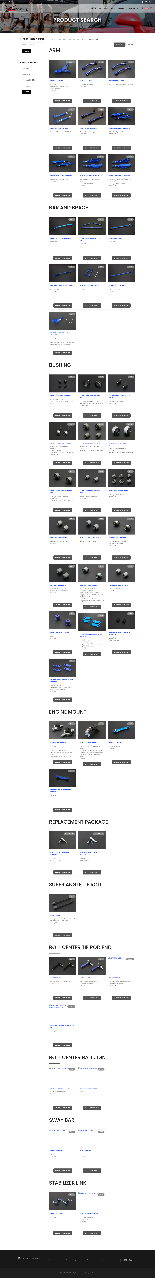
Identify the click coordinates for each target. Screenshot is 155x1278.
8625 (101, 1195)
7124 (71, 661)
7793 (71, 896)
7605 (71, 566)
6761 (101, 959)
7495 (101, 109)
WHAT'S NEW (103, 8)
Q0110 (101, 219)
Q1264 (71, 157)
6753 (71, 109)
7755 (130, 566)
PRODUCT (121, 8)
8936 (130, 219)
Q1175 (130, 109)
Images (121, 44)
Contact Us (53, 1260)
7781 (101, 519)
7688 (71, 1132)
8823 (130, 267)
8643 (71, 1195)
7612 (101, 62)
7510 (101, 377)
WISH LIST (132, 8)
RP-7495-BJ (99, 834)
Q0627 (71, 424)
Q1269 (130, 157)
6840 (71, 472)
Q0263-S (70, 62)
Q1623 (101, 615)
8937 (101, 267)
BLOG (113, 8)
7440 (71, 724)
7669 (101, 1132)
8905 (71, 267)
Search (26, 51)
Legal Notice (88, 1260)
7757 (71, 1069)
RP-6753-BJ (69, 834)
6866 (71, 377)
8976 (71, 219)
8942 (71, 771)
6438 (101, 1069)
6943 (101, 424)
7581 (72, 614)
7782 (130, 472)
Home (51, 39)
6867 (130, 519)
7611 (131, 62)
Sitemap (105, 1260)
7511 (131, 377)
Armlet (94, 1273)
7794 (130, 614)
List (131, 44)
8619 (71, 314)
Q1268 (101, 157)
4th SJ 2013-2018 (92, 39)
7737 (101, 724)
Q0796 (71, 1006)
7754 (71, 519)
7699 (71, 959)
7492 (101, 566)
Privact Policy (71, 1260)
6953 (101, 472)
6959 (130, 724)
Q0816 (130, 959)
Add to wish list (63, 101)
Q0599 (130, 424)
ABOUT (93, 8)
